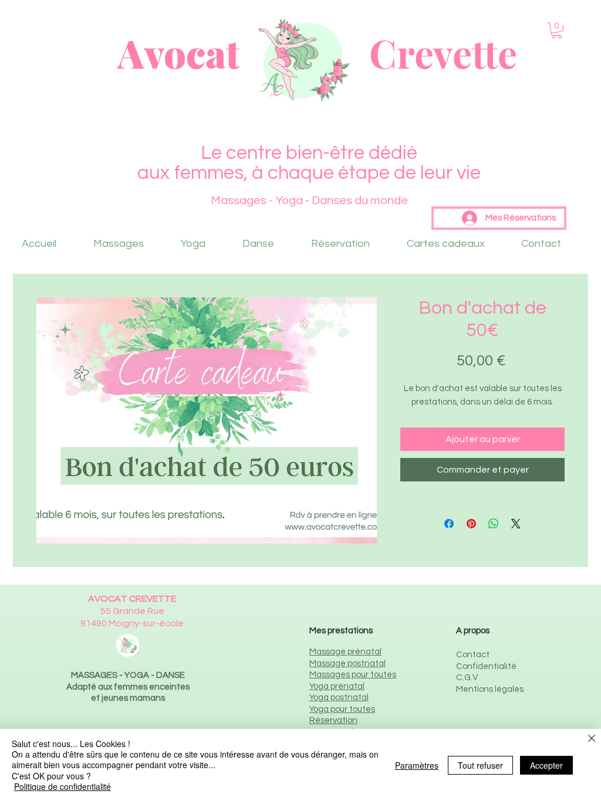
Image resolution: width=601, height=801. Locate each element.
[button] (556, 30)
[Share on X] (516, 524)
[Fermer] (592, 739)
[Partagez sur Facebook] (449, 524)
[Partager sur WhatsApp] (494, 524)
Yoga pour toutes (342, 709)
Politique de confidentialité (62, 786)
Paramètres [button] (416, 765)
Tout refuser (480, 765)
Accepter (546, 765)
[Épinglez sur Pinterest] (471, 524)
